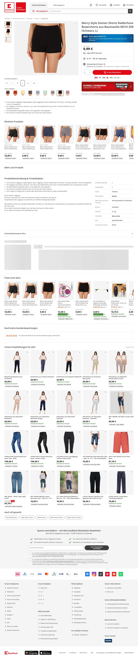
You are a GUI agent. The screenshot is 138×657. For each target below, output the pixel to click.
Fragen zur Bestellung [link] (48, 619)
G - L (42, 596)
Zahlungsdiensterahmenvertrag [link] (118, 604)
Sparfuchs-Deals (12, 588)
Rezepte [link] (76, 603)
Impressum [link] (62, 653)
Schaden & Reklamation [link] (49, 631)
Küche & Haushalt (13, 599)
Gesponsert (7, 145)
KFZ (8, 622)
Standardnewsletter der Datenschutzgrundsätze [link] (51, 554)
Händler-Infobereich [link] (81, 635)
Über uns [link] (110, 592)
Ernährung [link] (77, 615)
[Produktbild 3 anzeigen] (8, 39)
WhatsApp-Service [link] (80, 622)
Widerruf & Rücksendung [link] (49, 623)
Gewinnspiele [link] (78, 611)
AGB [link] (92, 653)
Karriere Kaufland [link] (113, 624)
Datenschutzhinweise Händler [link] (117, 608)
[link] (58, 5)
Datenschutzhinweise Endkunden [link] (118, 612)
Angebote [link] (77, 588)
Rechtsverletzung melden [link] (49, 639)
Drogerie (10, 615)
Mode (9, 611)
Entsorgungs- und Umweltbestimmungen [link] (108, 653)
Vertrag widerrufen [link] (47, 627)
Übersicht (44, 588)
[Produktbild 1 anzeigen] (8, 24)
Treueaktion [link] (78, 607)
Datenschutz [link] (83, 653)
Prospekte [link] (77, 592)
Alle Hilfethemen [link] (46, 616)
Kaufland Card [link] (79, 596)
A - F (42, 592)
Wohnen (10, 607)
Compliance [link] (72, 653)
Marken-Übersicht (13, 630)
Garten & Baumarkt (13, 596)
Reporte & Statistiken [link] (114, 588)
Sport (9, 619)
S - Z (42, 603)
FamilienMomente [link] (80, 619)
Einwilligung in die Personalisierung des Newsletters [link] (59, 561)
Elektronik (10, 592)
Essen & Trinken (12, 626)
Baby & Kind (11, 603)
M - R (42, 599)
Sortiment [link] (77, 599)
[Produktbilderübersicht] (8, 48)
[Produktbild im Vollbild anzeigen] (46, 48)
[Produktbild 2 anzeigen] (8, 32)
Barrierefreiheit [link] (129, 653)
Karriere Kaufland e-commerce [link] (117, 628)
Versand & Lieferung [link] (47, 635)
